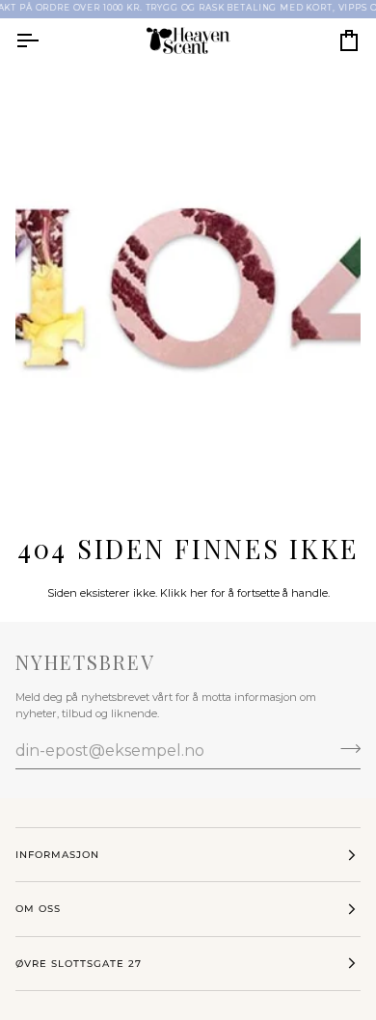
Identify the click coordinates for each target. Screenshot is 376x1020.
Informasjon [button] (57, 854)
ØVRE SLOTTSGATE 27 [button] (78, 963)
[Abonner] (345, 748)
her (199, 593)
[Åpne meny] (44, 41)
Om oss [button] (38, 908)
